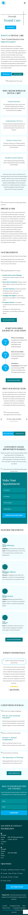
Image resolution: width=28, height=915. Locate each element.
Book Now (10, 27)
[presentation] (1, 419)
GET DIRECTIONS (17, 887)
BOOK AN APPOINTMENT (9, 320)
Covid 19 (4, 905)
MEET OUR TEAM (8, 433)
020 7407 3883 (17, 74)
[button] (25, 3)
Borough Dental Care (9, 910)
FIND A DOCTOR (19, 433)
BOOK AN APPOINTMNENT (14, 380)
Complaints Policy (14, 905)
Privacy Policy (6, 908)
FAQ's (24, 905)
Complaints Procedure (19, 908)
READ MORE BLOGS (14, 773)
